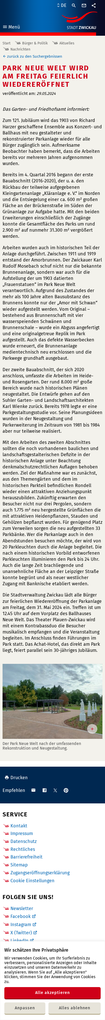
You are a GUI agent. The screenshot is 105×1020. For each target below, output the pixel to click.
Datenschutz (23, 841)
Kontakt (18, 826)
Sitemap (19, 865)
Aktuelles (66, 43)
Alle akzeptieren (52, 992)
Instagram (20, 924)
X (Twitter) (21, 933)
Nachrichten (20, 49)
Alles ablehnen (74, 1007)
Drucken (19, 777)
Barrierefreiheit (26, 857)
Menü (11, 27)
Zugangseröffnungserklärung (40, 873)
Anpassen (25, 1007)
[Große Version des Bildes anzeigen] (52, 701)
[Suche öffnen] (74, 5)
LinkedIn (19, 940)
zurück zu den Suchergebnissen (34, 56)
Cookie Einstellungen (32, 881)
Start (6, 43)
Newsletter (21, 908)
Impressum (21, 833)
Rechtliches (22, 849)
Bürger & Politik (35, 43)
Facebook (20, 916)
